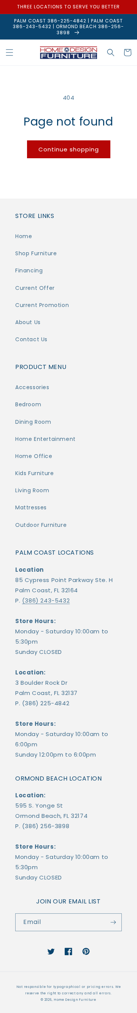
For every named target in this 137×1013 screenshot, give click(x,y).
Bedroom (28, 404)
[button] (9, 52)
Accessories (32, 387)
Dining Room (33, 422)
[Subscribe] (113, 922)
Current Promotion (42, 305)
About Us (28, 322)
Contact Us (31, 339)
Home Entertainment (45, 439)
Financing (29, 270)
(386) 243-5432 (46, 600)
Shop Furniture (36, 253)
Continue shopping (68, 149)
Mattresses (31, 507)
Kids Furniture (34, 473)
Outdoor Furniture (41, 525)
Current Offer (35, 288)
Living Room (32, 490)
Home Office (34, 456)
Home (23, 236)
